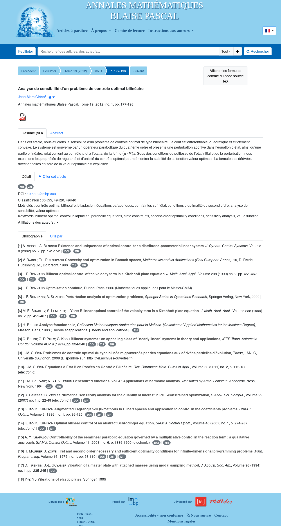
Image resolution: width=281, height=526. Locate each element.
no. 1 (98, 71)
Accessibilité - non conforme (159, 515)
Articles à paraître (72, 30)
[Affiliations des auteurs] (51, 97)
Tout (224, 51)
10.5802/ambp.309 (41, 193)
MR (22, 187)
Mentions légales (182, 521)
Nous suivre (200, 515)
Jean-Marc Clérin (31, 96)
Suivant (138, 71)
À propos (99, 30)
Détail (26, 176)
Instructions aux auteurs (169, 30)
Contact (221, 515)
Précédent (28, 71)
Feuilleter (25, 51)
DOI (66, 251)
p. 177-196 (118, 71)
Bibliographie (32, 236)
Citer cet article (54, 176)
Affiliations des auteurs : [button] (37, 222)
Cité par (56, 236)
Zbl (30, 187)
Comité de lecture (130, 30)
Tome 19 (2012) (76, 71)
